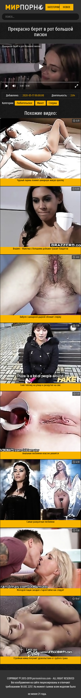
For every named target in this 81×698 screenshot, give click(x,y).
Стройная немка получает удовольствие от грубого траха (40, 658)
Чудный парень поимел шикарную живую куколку (40, 180)
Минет (40, 103)
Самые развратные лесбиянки (40, 521)
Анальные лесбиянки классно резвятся (40, 453)
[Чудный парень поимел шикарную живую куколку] (40, 148)
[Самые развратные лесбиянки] (40, 490)
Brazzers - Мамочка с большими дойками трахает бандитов (40, 248)
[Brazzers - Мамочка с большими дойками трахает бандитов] (40, 216)
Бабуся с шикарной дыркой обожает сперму (40, 317)
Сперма (53, 103)
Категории (53, 7)
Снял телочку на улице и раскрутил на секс (40, 385)
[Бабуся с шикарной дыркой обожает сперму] (40, 285)
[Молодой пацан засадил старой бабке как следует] (40, 558)
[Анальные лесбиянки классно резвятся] (40, 421)
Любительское (24, 103)
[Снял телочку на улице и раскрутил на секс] (40, 353)
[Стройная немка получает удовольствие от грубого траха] (40, 626)
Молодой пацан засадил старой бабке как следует (40, 590)
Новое (66, 7)
